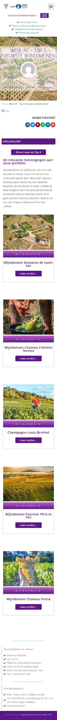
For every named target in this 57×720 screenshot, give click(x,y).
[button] (51, 6)
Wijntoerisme (45, 87)
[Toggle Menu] (44, 15)
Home (4, 103)
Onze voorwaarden (12, 715)
